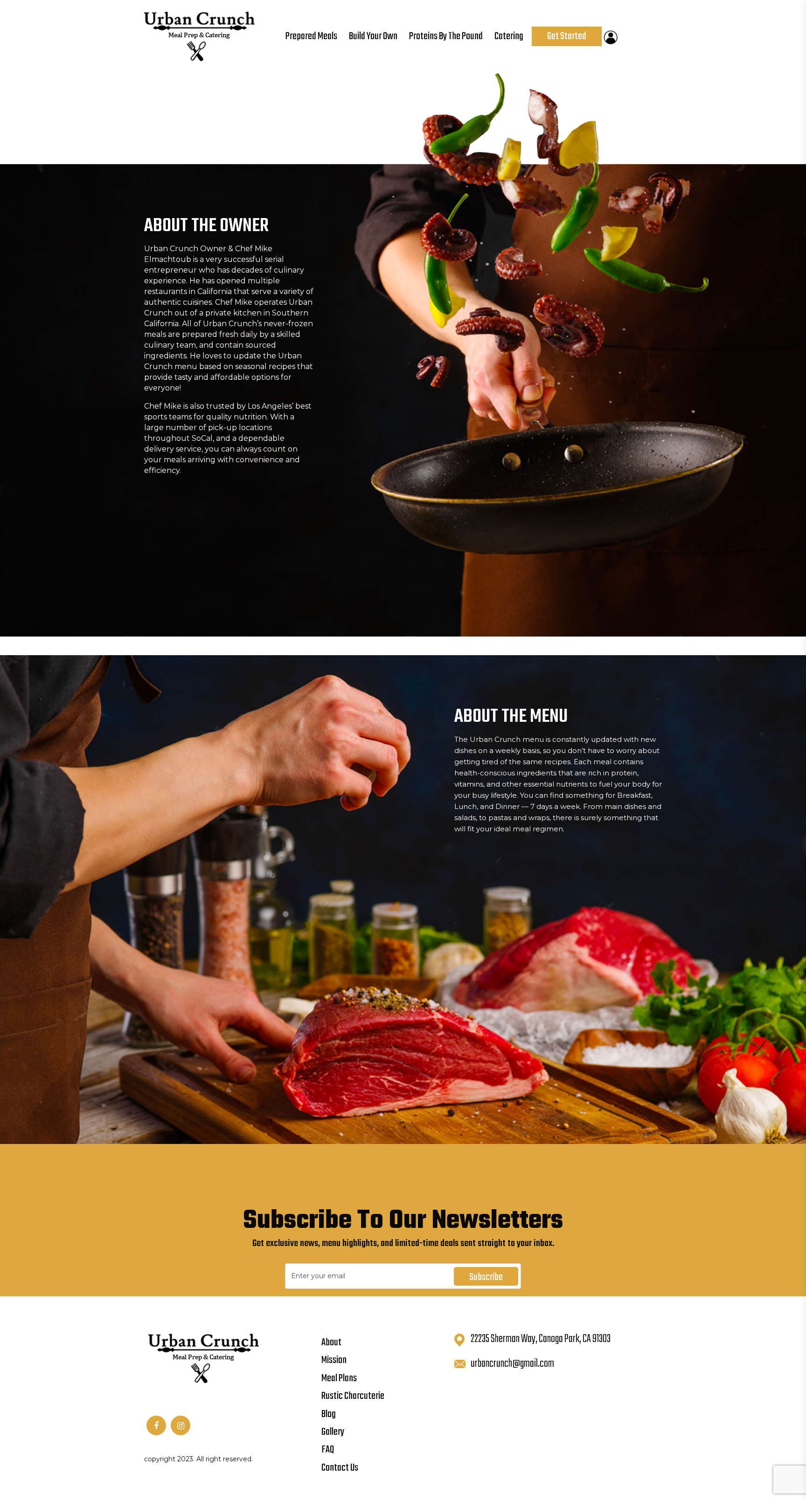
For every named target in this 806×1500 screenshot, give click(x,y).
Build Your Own (373, 36)
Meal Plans (339, 1378)
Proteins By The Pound (446, 36)
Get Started (566, 36)
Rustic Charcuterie (352, 1396)
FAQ (327, 1450)
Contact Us (339, 1468)
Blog (328, 1414)
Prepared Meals (311, 36)
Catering (508, 36)
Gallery (332, 1432)
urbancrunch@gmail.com (512, 1363)
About (331, 1342)
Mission (334, 1360)
